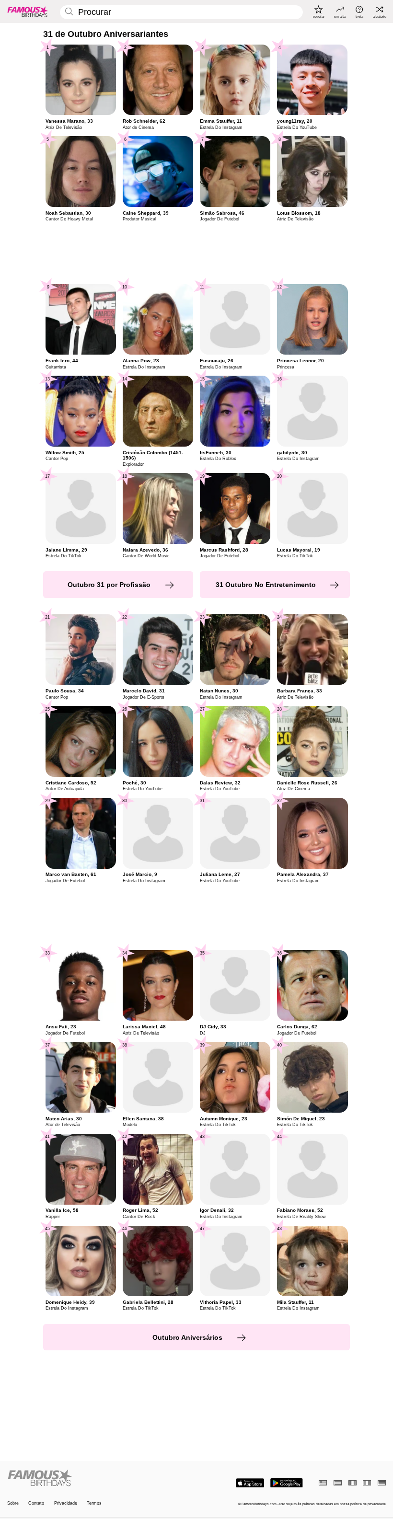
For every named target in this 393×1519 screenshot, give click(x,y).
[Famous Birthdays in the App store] (250, 1483)
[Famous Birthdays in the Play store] (286, 1483)
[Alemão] (382, 1482)
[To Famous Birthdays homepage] (28, 11)
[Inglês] (323, 1482)
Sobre (13, 1503)
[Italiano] (367, 1482)
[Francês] (352, 1482)
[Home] (100, 1478)
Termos (94, 1503)
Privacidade (65, 1503)
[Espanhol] (338, 1482)
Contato (36, 1503)
